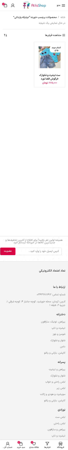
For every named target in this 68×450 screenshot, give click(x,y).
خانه (62, 17)
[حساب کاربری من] (12, 5)
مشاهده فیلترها (53, 35)
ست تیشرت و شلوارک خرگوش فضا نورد (49, 77)
